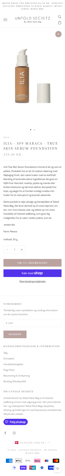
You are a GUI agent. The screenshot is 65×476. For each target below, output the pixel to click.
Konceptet (8, 358)
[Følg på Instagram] (14, 433)
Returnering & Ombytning (16, 375)
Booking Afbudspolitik (14, 381)
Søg (5, 352)
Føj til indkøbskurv (32, 262)
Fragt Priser (9, 369)
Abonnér (14, 334)
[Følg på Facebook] (5, 433)
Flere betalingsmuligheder (32, 281)
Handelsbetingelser (13, 364)
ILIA (6, 137)
